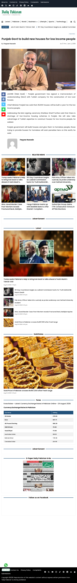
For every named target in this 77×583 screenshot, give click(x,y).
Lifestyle (43, 22)
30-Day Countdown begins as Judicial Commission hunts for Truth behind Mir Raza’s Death (38, 181)
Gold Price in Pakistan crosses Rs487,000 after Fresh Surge (36, 322)
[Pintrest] (21, 5)
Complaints (34, 2)
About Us (5, 2)
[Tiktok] (17, 5)
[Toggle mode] (71, 22)
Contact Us (13, 2)
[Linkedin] (24, 5)
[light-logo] (12, 13)
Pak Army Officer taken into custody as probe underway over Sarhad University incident (63, 181)
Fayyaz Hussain (10, 44)
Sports (51, 22)
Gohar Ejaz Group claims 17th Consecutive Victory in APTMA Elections (63, 206)
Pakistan (15, 22)
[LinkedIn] (4, 99)
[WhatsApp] (4, 109)
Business (32, 22)
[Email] (4, 114)
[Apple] (32, 5)
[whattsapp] (5, 565)
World (24, 22)
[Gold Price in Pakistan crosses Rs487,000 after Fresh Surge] (38, 362)
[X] (4, 104)
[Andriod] (28, 5)
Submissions (45, 2)
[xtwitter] (6, 5)
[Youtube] (10, 5)
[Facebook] (2, 5)
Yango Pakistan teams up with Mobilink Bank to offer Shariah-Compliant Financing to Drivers (38, 208)
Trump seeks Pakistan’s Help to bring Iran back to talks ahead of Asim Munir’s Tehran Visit (13, 181)
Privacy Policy (23, 2)
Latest (7, 22)
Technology (61, 22)
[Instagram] (13, 5)
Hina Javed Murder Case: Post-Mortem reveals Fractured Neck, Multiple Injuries (12, 208)
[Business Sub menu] (37, 22)
